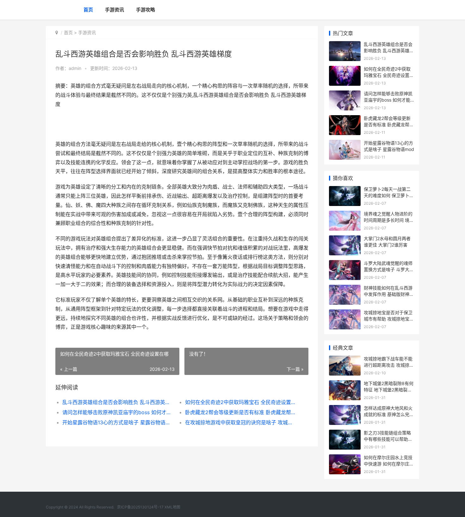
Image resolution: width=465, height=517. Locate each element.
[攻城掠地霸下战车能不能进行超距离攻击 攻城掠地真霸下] (345, 359)
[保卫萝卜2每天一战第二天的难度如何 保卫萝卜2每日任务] (345, 190)
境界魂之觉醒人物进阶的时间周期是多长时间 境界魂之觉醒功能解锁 (389, 220)
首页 (88, 10)
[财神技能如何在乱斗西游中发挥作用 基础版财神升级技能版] (345, 288)
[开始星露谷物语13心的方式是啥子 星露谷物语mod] (345, 143)
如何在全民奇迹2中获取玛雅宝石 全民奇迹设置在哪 (240, 402)
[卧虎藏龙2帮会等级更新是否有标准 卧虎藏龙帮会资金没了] (345, 119)
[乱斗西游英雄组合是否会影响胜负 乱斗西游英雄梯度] (345, 45)
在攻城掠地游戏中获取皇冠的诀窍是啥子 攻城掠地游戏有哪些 (240, 422)
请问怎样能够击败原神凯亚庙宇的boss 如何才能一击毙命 (117, 412)
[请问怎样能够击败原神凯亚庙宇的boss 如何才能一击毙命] (345, 94)
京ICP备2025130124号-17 (140, 507)
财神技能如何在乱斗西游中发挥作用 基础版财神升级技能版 (389, 294)
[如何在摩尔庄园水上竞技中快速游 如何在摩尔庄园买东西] (345, 458)
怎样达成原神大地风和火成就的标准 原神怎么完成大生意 (389, 414)
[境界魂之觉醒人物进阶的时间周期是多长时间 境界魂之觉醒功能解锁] (345, 214)
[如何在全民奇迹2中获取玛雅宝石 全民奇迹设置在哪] (345, 69)
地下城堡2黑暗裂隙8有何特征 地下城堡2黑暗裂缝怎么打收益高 (388, 389)
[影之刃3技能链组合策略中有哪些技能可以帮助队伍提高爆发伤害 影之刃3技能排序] (345, 433)
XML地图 (172, 507)
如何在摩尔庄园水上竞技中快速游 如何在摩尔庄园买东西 (389, 463)
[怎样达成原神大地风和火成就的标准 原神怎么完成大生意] (345, 409)
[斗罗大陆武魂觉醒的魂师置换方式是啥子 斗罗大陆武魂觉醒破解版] (345, 264)
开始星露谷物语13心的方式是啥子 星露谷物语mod (117, 422)
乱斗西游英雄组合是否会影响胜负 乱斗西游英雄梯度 (117, 402)
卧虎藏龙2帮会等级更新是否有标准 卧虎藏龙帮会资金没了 (240, 412)
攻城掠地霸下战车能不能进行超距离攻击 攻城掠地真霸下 (389, 365)
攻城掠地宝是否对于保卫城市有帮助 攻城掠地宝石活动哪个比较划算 (389, 318)
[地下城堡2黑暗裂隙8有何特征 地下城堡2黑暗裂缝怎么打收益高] (345, 384)
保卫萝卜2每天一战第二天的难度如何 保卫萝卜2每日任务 (388, 195)
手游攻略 (145, 10)
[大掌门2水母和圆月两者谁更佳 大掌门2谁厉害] (345, 239)
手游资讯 (114, 10)
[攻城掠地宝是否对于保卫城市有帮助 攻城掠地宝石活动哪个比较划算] (345, 313)
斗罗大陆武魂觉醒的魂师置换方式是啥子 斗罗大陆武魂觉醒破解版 (389, 269)
